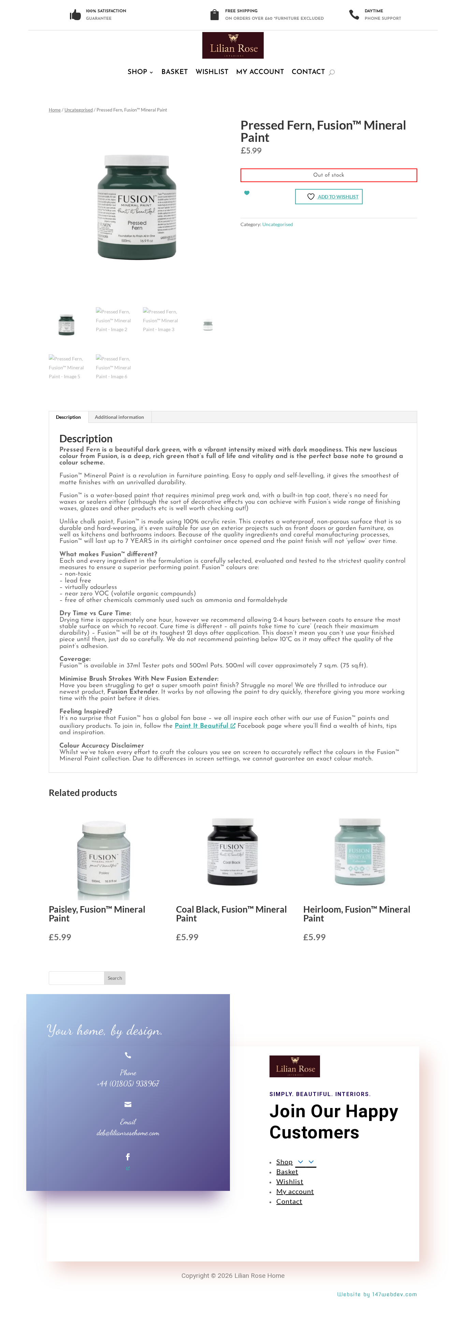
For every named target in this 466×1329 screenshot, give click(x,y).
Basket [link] (174, 72)
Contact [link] (308, 72)
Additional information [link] (119, 417)
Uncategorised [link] (78, 110)
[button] (115, 978)
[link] (233, 45)
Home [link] (55, 110)
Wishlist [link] (212, 72)
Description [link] (68, 417)
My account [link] (260, 72)
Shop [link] (137, 72)
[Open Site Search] (332, 72)
